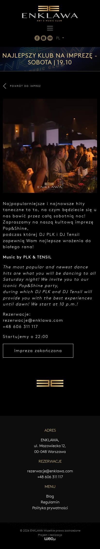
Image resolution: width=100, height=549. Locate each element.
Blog (50, 496)
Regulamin (50, 502)
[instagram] (43, 38)
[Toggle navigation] (50, 28)
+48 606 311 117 (50, 477)
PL (58, 38)
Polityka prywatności (50, 508)
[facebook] (37, 38)
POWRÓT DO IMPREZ (25, 86)
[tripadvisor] (50, 38)
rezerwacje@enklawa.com (33, 320)
